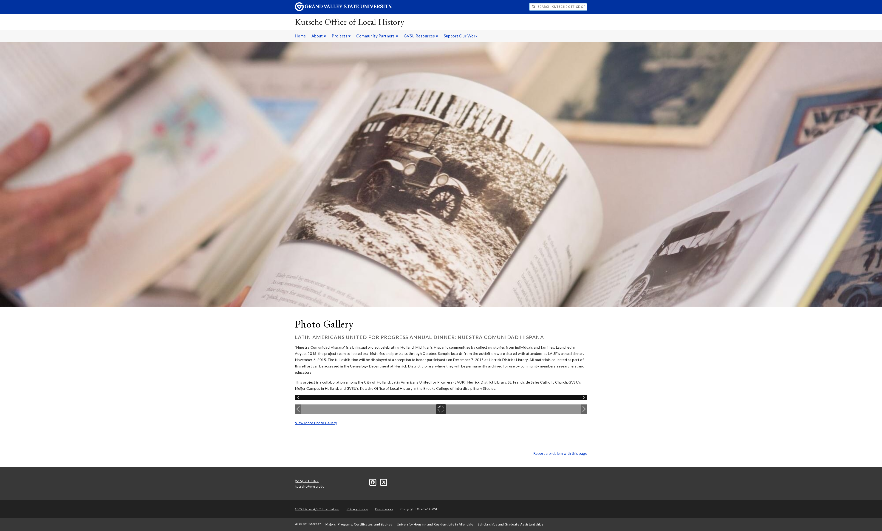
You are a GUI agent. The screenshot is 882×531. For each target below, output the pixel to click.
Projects (340, 36)
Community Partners (376, 36)
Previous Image (298, 409)
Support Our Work (461, 36)
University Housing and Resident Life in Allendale (435, 524)
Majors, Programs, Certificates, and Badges (358, 524)
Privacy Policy (357, 509)
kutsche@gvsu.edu (310, 486)
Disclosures (384, 509)
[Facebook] (373, 482)
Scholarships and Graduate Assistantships (510, 524)
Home (300, 36)
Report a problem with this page (560, 453)
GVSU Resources (420, 36)
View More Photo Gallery (316, 423)
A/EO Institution (317, 509)
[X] (384, 482)
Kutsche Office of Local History (349, 21)
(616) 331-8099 (307, 481)
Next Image (584, 409)
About (317, 36)
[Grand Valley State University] (343, 9)
